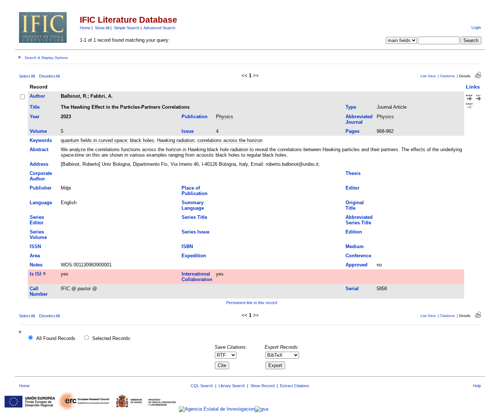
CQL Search (202, 386)
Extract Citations (294, 386)
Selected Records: (111, 338)
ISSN (35, 246)
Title (35, 107)
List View (428, 76)
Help (477, 386)
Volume (38, 131)
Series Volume (38, 234)
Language (41, 202)
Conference (358, 255)
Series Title (194, 217)
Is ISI (35, 274)
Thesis (353, 173)
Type (351, 107)
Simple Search (126, 28)
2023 (66, 116)
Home (85, 28)
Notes (36, 265)
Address (39, 164)
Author (37, 96)
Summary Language (193, 205)
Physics (224, 116)
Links (473, 87)
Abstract (39, 149)
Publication (195, 116)
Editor (352, 188)
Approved (356, 265)
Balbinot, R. (74, 96)
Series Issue (195, 232)
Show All (102, 28)
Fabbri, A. (101, 96)
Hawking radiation (175, 140)
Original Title (355, 205)
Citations (447, 76)
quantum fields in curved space (94, 140)
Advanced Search (159, 28)
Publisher (41, 188)
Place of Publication (195, 190)
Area (35, 255)
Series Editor (37, 219)
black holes (142, 140)
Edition (354, 232)
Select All (27, 76)
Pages (352, 131)
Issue (188, 131)
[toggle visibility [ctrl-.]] (20, 333)
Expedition (194, 255)
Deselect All (49, 76)
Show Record (262, 386)
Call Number (39, 291)
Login (476, 27)
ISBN (187, 246)
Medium (355, 246)
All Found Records (55, 338)
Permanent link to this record (251, 302)
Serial (352, 288)
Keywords (41, 140)
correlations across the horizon (229, 140)
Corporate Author (41, 176)
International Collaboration (197, 276)
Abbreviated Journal (359, 119)
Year (35, 116)
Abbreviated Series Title (359, 219)
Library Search (232, 386)
